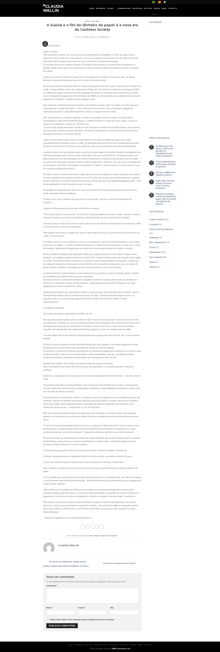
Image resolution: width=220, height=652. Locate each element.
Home (91, 8)
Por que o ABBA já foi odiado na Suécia (165, 173)
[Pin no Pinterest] (97, 527)
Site (112, 608)
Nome (49, 608)
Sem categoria (92, 21)
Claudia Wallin (103, 37)
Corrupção (154, 224)
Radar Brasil (155, 252)
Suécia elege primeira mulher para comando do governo (166, 164)
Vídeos (157, 8)
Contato (172, 8)
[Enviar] (174, 14)
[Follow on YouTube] (175, 2)
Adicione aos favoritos (109, 536)
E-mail (81, 608)
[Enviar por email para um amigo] (92, 527)
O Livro (110, 8)
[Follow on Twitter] (173, 2)
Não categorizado (157, 242)
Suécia (152, 262)
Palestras (137, 8)
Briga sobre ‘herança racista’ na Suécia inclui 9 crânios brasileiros (165, 184)
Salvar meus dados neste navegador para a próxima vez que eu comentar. (82, 620)
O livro (152, 247)
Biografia (100, 8)
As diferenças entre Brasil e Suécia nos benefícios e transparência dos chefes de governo (164, 151)
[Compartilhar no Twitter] (88, 527)
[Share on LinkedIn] (102, 527)
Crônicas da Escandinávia (161, 229)
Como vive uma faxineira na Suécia (119, 563)
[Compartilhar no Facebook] (83, 527)
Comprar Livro (124, 8)
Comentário (52, 586)
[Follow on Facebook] (168, 2)
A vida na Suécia (156, 219)
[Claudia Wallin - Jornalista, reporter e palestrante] (60, 8)
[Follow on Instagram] (170, 2)
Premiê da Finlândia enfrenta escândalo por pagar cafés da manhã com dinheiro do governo (166, 199)
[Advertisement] (163, 95)
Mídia (164, 8)
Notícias (148, 8)
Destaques (154, 237)
